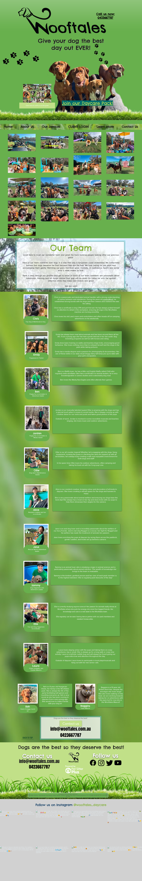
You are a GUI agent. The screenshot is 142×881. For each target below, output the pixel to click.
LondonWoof (107, 299)
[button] (27, 126)
